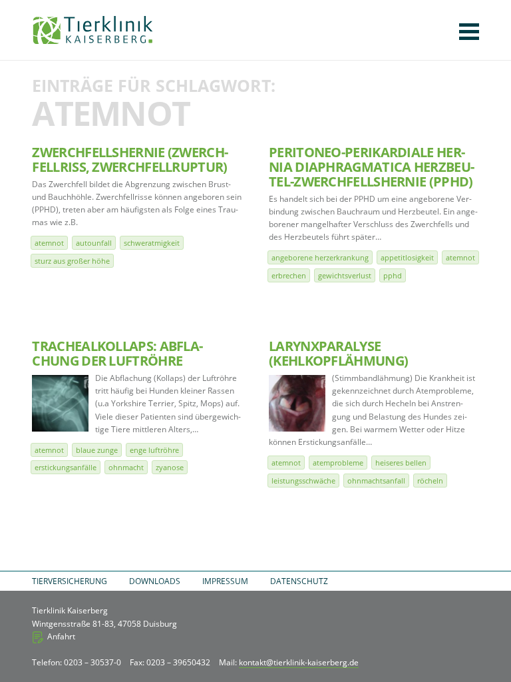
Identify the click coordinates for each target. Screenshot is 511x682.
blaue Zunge (97, 450)
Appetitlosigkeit (407, 257)
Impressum (225, 581)
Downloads (154, 581)
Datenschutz (299, 581)
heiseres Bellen (400, 463)
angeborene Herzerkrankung (320, 257)
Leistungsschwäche (303, 481)
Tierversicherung (69, 581)
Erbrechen (288, 275)
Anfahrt (61, 636)
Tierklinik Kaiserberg (93, 30)
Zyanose (170, 467)
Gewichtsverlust (344, 275)
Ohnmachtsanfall (376, 481)
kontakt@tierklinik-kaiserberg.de (299, 662)
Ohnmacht (126, 467)
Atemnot (49, 243)
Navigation (469, 31)
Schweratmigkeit (152, 243)
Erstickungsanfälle (65, 467)
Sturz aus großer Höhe (72, 261)
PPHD (392, 275)
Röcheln (430, 481)
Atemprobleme (338, 463)
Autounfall (94, 243)
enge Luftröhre (154, 450)
